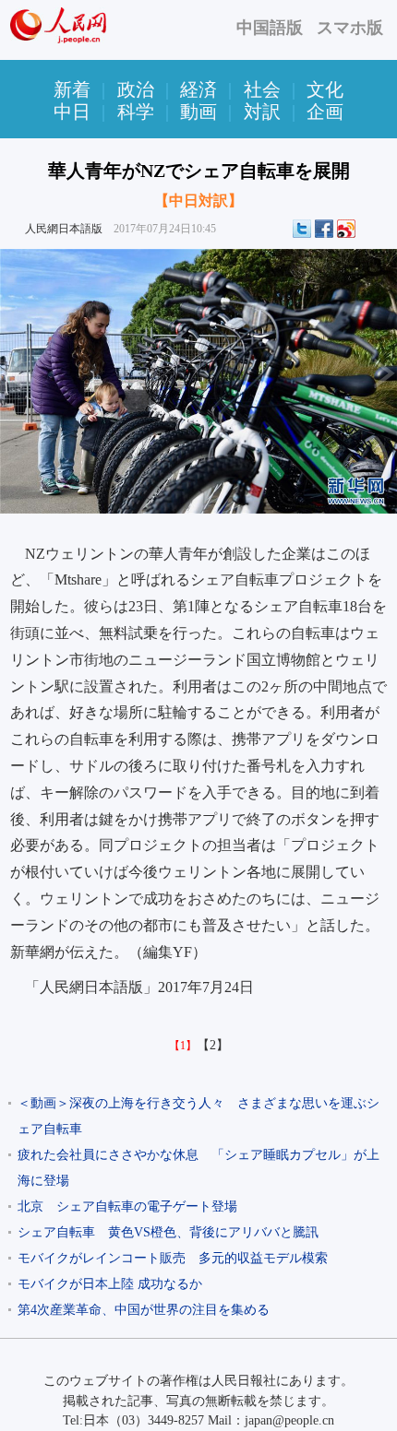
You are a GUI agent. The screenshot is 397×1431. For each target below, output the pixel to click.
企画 (325, 111)
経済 (198, 89)
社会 (262, 89)
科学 (135, 111)
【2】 (213, 1045)
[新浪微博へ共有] (346, 228)
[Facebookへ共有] (324, 228)
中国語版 (269, 27)
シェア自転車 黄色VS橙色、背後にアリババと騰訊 (168, 1232)
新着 (72, 89)
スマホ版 (350, 27)
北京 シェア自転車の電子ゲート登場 (127, 1206)
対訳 (262, 111)
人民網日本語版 (63, 228)
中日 (72, 111)
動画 (198, 111)
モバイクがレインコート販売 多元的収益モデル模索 (173, 1258)
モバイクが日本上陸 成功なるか (110, 1284)
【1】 (183, 1045)
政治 (135, 89)
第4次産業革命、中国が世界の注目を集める (144, 1310)
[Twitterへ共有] (302, 228)
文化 (325, 89)
